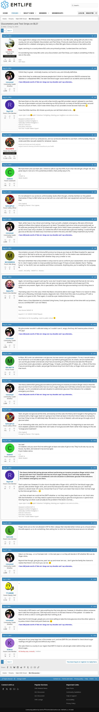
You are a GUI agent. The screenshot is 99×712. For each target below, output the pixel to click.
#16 (95, 523)
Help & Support (71, 696)
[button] (20, 13)
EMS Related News (41, 688)
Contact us (56, 679)
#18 (95, 579)
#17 (95, 550)
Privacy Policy (70, 703)
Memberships (57, 13)
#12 (95, 381)
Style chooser (8, 679)
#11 (95, 354)
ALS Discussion (39, 696)
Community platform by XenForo (43, 710)
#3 (95, 97)
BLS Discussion (40, 692)
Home (5, 13)
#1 (95, 36)
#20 (95, 635)
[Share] (92, 36)
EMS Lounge (39, 700)
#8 (95, 248)
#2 (95, 68)
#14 (95, 441)
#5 (95, 165)
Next (9, 30)
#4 (95, 135)
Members (43, 13)
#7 (95, 219)
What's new (29, 13)
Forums (15, 13)
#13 (95, 410)
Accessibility (70, 700)
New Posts (70, 688)
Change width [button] (21, 679)
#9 (95, 277)
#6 (95, 192)
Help (86, 679)
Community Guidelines (73, 692)
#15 (95, 468)
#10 (95, 324)
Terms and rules (67, 679)
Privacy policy (78, 679)
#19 (95, 606)
